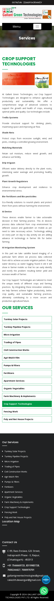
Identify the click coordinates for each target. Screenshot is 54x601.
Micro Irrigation (12, 334)
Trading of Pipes (12, 342)
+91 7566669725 (16, 565)
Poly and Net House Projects (18, 419)
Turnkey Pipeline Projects (17, 327)
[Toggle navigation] (37, 26)
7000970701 (27, 569)
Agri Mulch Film (12, 357)
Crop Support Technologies (18, 403)
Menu (17, 26)
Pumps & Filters (12, 365)
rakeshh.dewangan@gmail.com (24, 580)
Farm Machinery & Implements (20, 396)
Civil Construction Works (16, 350)
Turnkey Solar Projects (15, 319)
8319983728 (32, 565)
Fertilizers (9, 373)
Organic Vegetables (14, 388)
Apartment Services (14, 380)
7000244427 (13, 569)
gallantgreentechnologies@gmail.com (27, 575)
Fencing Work (11, 411)
